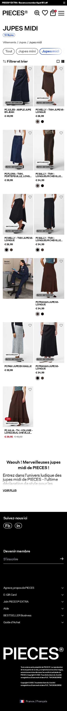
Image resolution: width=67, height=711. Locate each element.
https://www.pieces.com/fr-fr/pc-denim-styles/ (18, 262)
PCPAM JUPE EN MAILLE (17, 366)
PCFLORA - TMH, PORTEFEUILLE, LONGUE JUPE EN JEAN (18, 175)
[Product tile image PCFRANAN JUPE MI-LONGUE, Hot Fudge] (49, 278)
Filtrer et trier (17, 61)
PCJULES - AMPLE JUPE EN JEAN (17, 110)
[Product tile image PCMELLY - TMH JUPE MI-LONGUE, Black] (18, 214)
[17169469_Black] (42, 121)
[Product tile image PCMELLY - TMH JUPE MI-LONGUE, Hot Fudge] (49, 86)
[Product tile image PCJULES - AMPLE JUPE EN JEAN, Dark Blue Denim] (18, 86)
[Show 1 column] (58, 61)
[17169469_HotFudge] (37, 121)
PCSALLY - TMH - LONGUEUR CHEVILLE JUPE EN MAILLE (48, 175)
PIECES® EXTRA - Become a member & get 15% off (24, 2)
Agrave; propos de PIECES (18, 587)
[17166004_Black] (42, 186)
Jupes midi (50, 51)
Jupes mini (27, 51)
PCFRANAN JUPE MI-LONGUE (47, 303)
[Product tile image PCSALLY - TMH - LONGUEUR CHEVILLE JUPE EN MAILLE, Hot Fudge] (49, 150)
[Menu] (60, 12)
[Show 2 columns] (63, 61)
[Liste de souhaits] (45, 12)
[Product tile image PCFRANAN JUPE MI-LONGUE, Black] (49, 342)
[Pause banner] (64, 3)
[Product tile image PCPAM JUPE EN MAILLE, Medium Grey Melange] (18, 342)
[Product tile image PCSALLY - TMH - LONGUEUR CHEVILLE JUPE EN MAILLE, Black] (49, 214)
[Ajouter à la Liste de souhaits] (30, 69)
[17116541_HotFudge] (37, 314)
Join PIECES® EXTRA (15, 601)
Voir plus (9, 490)
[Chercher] (37, 12)
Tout (8, 51)
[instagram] (18, 525)
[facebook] (7, 525)
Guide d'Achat (11, 622)
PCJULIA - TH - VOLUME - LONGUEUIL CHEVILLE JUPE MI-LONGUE (18, 431)
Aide (6, 608)
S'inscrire (10, 559)
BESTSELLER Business (17, 615)
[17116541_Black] (42, 314)
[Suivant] (30, 88)
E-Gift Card (9, 594)
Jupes (22, 42)
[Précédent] (6, 88)
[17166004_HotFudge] (37, 186)
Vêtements (9, 42)
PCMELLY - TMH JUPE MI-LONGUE (50, 110)
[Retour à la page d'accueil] (15, 13)
